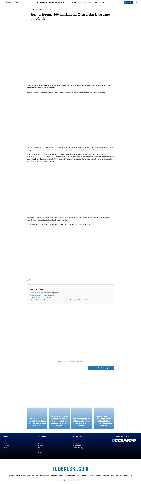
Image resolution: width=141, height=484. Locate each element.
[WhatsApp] (76, 78)
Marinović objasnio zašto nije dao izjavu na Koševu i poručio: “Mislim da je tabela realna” (58, 300)
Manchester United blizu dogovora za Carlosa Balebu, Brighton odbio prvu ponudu (104, 421)
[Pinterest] (72, 78)
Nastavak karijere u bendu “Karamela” (42, 295)
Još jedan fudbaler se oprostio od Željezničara (44, 293)
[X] (68, 78)
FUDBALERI (34, 9)
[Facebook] (65, 78)
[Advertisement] (70, 119)
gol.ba (29, 280)
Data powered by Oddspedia (123, 436)
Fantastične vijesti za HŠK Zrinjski (41, 297)
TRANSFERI (41, 9)
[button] (137, 2)
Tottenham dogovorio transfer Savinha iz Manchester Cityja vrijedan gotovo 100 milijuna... (59, 421)
